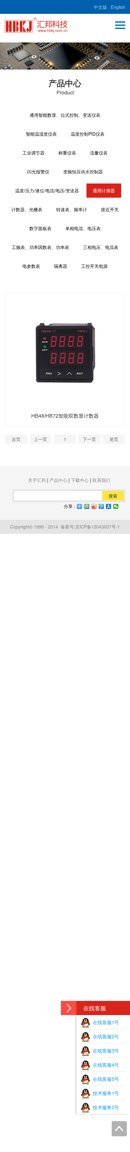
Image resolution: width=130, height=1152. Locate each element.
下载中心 (80, 480)
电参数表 (31, 266)
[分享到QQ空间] (87, 506)
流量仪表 (99, 153)
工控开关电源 (94, 266)
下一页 (89, 439)
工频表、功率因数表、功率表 (40, 247)
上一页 (40, 439)
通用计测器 (104, 190)
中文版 (100, 7)
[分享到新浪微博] (94, 506)
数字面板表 (40, 228)
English (118, 7)
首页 (16, 439)
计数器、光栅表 (26, 209)
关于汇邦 (37, 480)
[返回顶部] (119, 1128)
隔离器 (60, 266)
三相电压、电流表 (100, 247)
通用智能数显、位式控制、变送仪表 (65, 115)
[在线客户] (69, 1008)
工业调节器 (33, 153)
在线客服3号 (104, 1050)
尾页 (113, 439)
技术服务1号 (104, 1093)
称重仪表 (67, 153)
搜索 (113, 496)
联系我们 (101, 480)
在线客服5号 (104, 1079)
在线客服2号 (104, 1036)
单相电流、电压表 (83, 228)
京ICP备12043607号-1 (97, 526)
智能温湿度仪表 (41, 134)
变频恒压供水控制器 (83, 171)
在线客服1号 (104, 1022)
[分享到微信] (116, 506)
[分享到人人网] (108, 506)
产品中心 (58, 480)
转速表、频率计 (71, 209)
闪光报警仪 (38, 171)
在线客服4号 (104, 1064)
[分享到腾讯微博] (101, 506)
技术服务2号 (104, 1107)
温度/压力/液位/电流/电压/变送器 (47, 190)
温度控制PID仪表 (87, 134)
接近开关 (110, 209)
